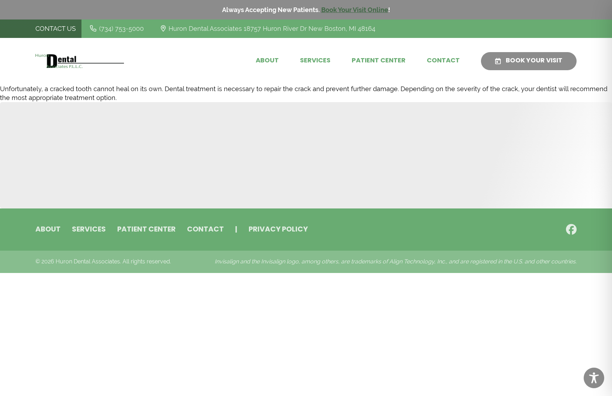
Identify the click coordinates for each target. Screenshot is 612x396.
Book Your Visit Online (354, 9)
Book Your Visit (534, 61)
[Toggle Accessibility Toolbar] (594, 378)
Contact (443, 61)
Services (315, 61)
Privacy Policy (278, 229)
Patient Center (379, 61)
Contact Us (55, 28)
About (267, 61)
